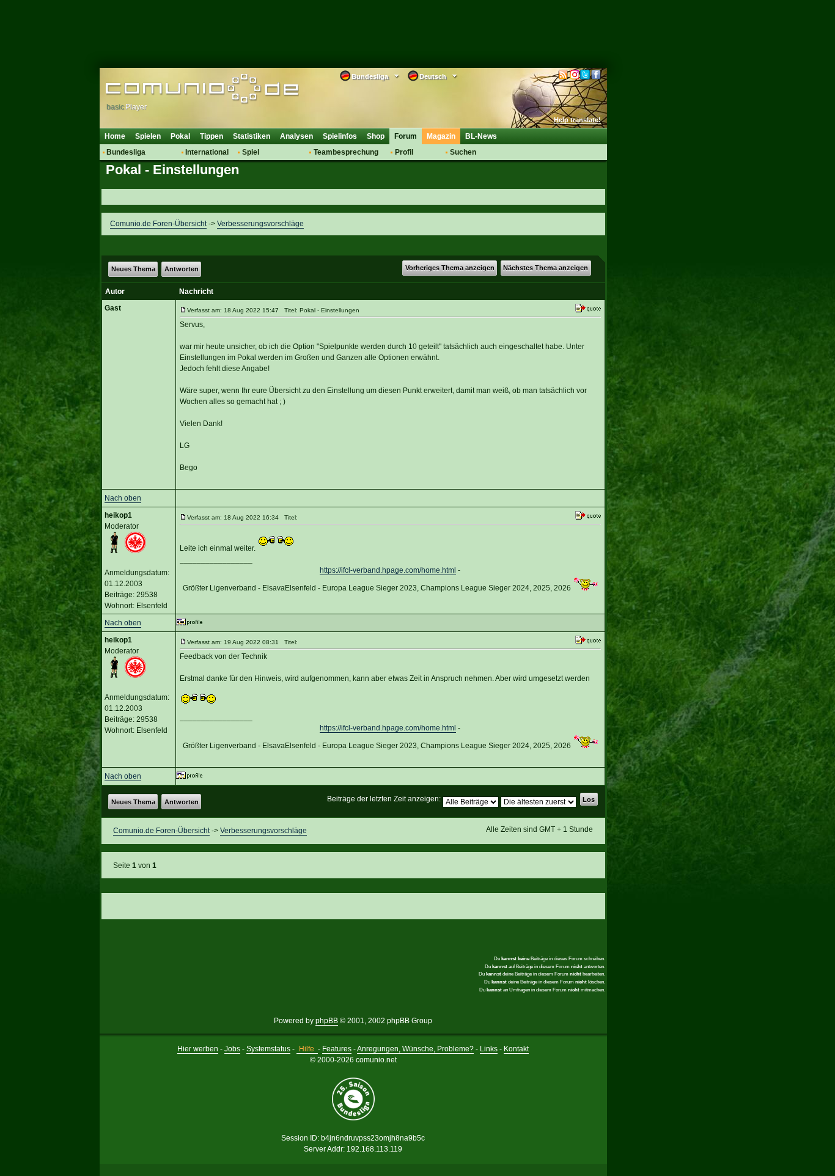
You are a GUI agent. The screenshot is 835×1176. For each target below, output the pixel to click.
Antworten (181, 269)
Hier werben (197, 1049)
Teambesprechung (346, 152)
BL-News (481, 136)
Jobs (232, 1049)
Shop (375, 136)
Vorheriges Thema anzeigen (450, 267)
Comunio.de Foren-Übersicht (158, 223)
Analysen (296, 136)
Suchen (463, 152)
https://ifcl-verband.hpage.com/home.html (388, 570)
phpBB (326, 1020)
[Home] (184, 90)
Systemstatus (268, 1049)
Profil (404, 152)
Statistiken (251, 136)
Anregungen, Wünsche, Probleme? (415, 1049)
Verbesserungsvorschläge (260, 223)
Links (489, 1049)
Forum (405, 136)
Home (115, 136)
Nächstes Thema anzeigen (545, 267)
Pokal (180, 136)
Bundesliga (125, 152)
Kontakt (516, 1049)
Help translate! (577, 119)
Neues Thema (133, 269)
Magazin (441, 136)
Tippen (211, 136)
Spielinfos (340, 136)
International (207, 152)
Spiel (250, 152)
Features (336, 1049)
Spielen (148, 136)
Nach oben (123, 498)
